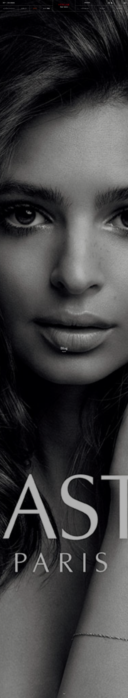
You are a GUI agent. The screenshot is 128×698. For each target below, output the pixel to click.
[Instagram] (109, 3)
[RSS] (111, 3)
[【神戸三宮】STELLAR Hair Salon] (64, 5)
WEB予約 (87, 2)
